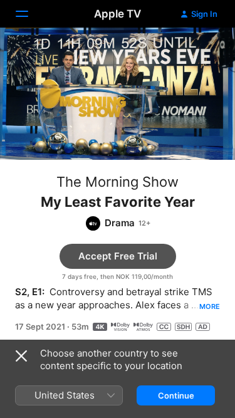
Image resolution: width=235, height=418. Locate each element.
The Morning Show (117, 182)
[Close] (21, 356)
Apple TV (117, 14)
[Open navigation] (29, 14)
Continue (176, 395)
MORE (209, 306)
